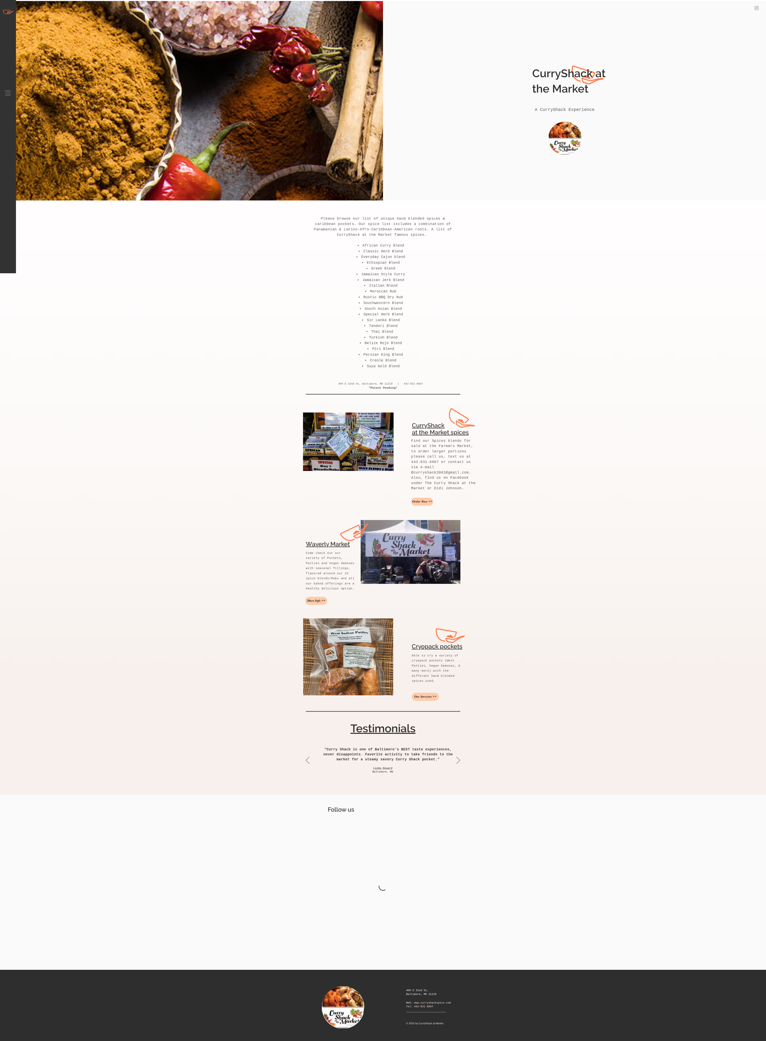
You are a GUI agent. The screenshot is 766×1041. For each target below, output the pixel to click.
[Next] (458, 760)
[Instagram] (756, 8)
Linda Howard (382, 768)
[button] (8, 93)
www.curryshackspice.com (432, 1002)
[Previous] (307, 760)
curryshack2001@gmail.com (441, 473)
